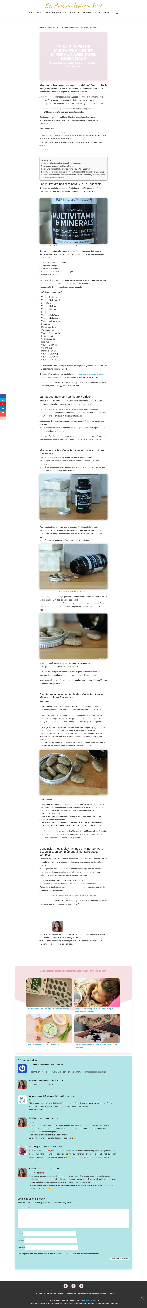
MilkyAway (33, 1147)
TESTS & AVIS (35, 13)
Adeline (32, 1080)
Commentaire (24, 1208)
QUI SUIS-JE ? (89, 13)
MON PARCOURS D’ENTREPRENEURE (63, 13)
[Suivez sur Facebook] (66, 1286)
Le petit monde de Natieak (40, 1096)
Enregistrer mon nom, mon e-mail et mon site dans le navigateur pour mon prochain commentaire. (59, 1254)
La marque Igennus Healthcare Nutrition (59, 166)
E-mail (21, 1241)
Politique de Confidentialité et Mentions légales (86, 1294)
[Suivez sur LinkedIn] (81, 1286)
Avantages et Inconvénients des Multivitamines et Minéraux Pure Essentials (73, 172)
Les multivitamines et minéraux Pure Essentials (62, 163)
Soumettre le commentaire (120, 1259)
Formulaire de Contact (53, 1294)
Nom (20, 1234)
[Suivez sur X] (73, 1286)
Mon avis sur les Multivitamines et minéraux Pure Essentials (67, 169)
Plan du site (37, 1294)
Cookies (111, 1294)
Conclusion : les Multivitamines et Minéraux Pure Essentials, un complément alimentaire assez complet (74, 176)
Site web (21, 1248)
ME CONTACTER (105, 13)
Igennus (43, 409)
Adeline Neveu (89, 1300)
